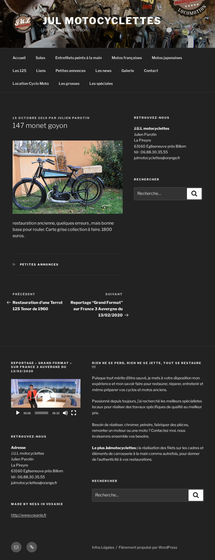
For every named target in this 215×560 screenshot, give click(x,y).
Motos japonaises (167, 57)
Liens (41, 70)
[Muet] (65, 413)
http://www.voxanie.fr (28, 515)
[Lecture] (17, 413)
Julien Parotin (74, 118)
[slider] (41, 413)
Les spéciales (101, 83)
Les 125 (19, 70)
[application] (45, 398)
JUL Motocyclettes (102, 21)
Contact (151, 70)
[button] (45, 398)
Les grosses (69, 83)
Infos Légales (103, 547)
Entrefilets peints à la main (78, 57)
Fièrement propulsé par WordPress (148, 547)
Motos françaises (127, 57)
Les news (103, 70)
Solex (40, 57)
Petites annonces (70, 70)
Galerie (127, 70)
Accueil (19, 57)
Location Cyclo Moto (31, 83)
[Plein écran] (73, 413)
